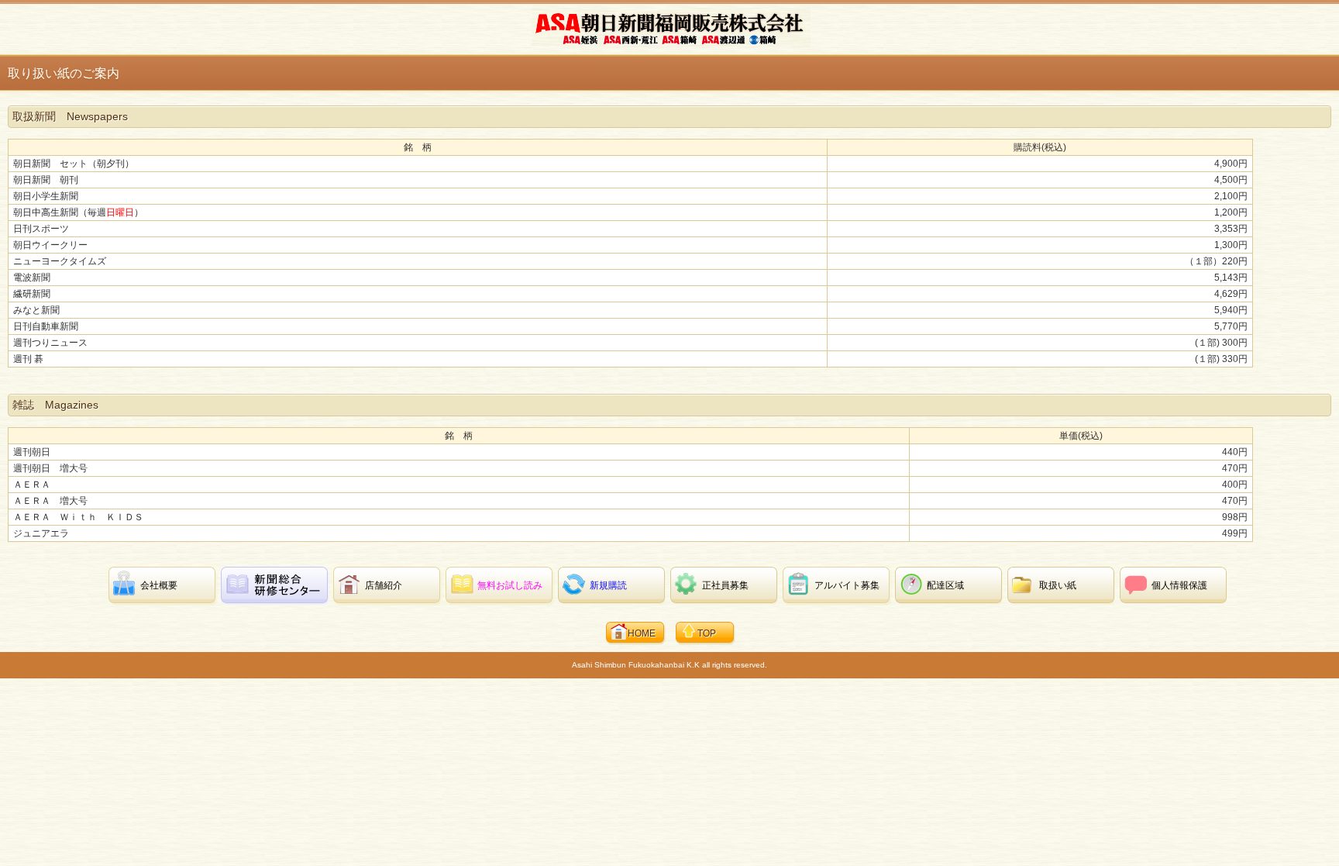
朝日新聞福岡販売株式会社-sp (671, 27)
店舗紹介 (383, 585)
